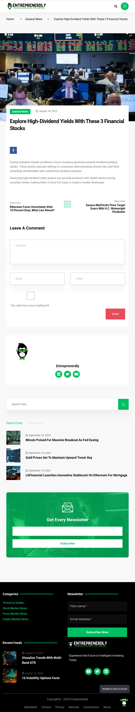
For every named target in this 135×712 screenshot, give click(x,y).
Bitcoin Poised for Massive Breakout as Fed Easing (62, 440)
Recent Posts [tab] (14, 423)
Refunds (74, 707)
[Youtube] (76, 374)
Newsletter (30, 707)
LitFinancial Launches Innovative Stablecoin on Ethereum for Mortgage (76, 475)
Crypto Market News (15, 619)
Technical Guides (13, 602)
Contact (46, 707)
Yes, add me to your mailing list (29, 305)
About (107, 707)
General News (33, 19)
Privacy (60, 707)
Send (115, 314)
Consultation (91, 707)
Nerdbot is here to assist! (114, 689)
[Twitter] (67, 374)
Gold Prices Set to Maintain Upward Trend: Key (59, 457)
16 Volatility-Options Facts (41, 678)
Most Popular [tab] (36, 423)
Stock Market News (15, 608)
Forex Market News (15, 613)
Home (10, 19)
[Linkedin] (58, 374)
